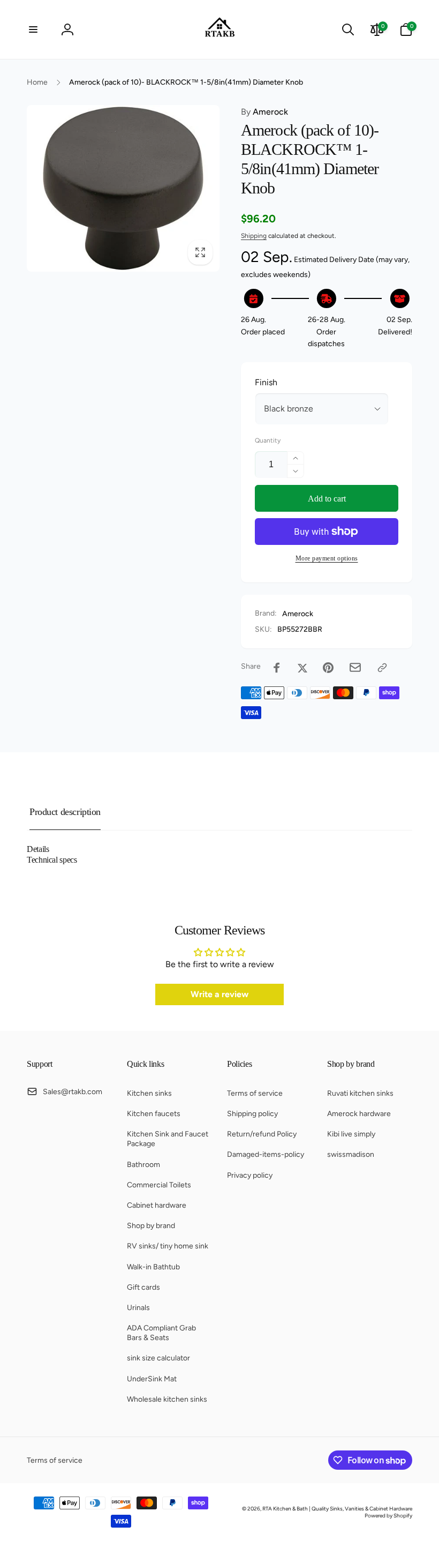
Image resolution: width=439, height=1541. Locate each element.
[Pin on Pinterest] (328, 667)
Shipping (254, 236)
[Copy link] (382, 667)
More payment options (327, 558)
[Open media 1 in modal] (123, 188)
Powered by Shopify (388, 1515)
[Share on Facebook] (276, 667)
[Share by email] (355, 667)
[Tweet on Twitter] (302, 667)
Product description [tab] (65, 811)
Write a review (219, 994)
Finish (266, 382)
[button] (33, 29)
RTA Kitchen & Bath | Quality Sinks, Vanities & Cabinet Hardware (337, 1508)
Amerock (264, 112)
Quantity (268, 440)
